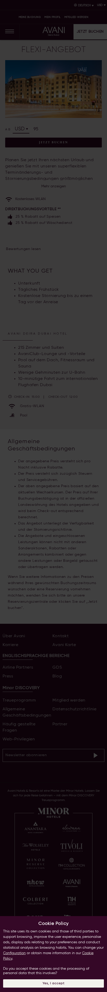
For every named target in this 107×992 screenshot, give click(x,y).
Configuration (14, 953)
